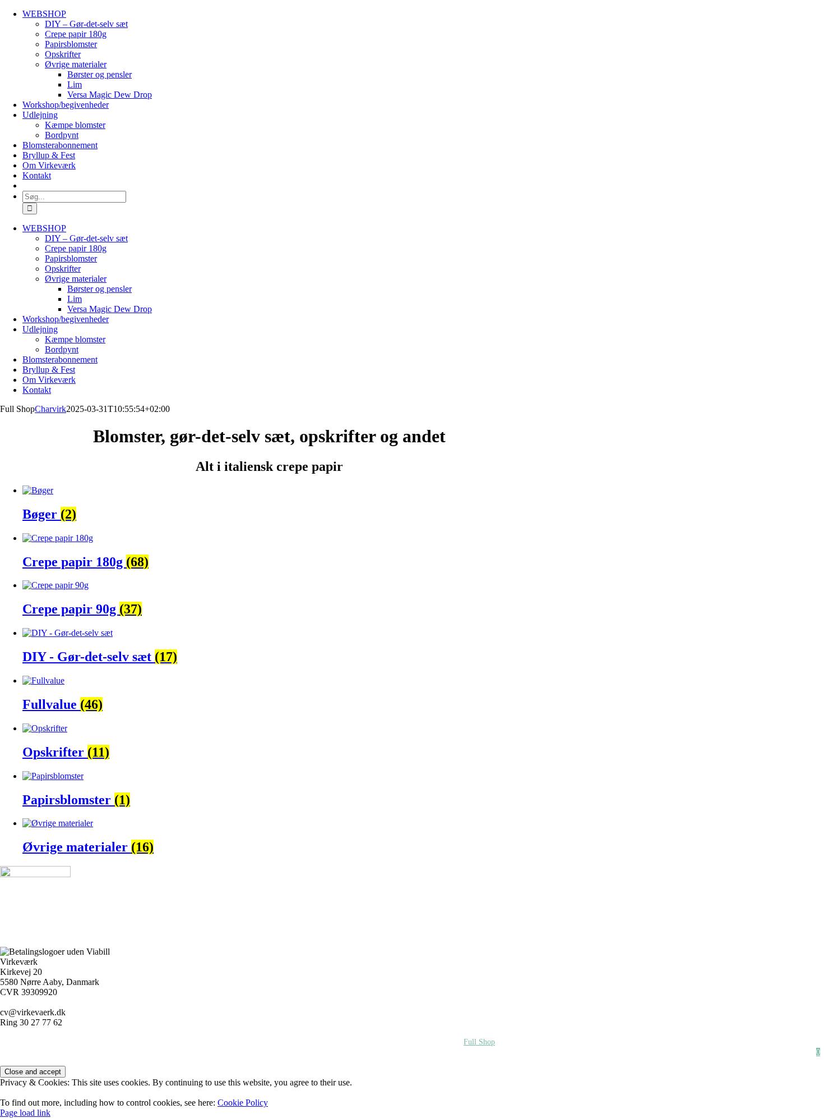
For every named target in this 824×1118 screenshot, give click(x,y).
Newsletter (669, 1052)
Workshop (49, 1042)
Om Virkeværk (255, 1042)
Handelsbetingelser (764, 1042)
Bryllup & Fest (681, 1042)
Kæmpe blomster (175, 1042)
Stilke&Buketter (408, 1042)
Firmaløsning (607, 1042)
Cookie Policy (242, 1102)
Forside (106, 1042)
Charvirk (50, 409)
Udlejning (540, 1042)
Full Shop (479, 1042)
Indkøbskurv (603, 1052)
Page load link (25, 1112)
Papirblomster (330, 1042)
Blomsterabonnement (749, 1052)
